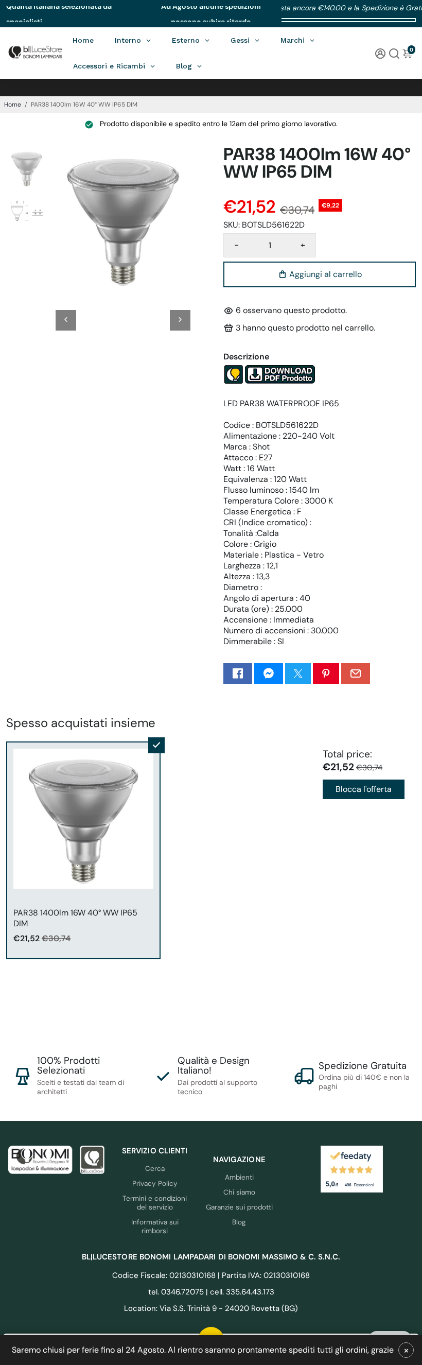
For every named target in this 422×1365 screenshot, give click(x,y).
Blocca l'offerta (364, 789)
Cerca (155, 1168)
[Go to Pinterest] (326, 673)
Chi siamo (239, 1192)
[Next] (180, 320)
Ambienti (239, 1177)
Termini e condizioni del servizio (154, 1203)
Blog (239, 1222)
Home (12, 104)
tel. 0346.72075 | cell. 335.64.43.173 (211, 1292)
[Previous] (66, 320)
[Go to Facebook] (237, 673)
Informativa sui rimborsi (155, 1226)
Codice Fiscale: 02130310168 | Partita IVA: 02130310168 (211, 1275)
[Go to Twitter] (298, 673)
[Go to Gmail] (355, 673)
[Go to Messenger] (268, 673)
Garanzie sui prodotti (239, 1207)
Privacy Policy (155, 1183)
